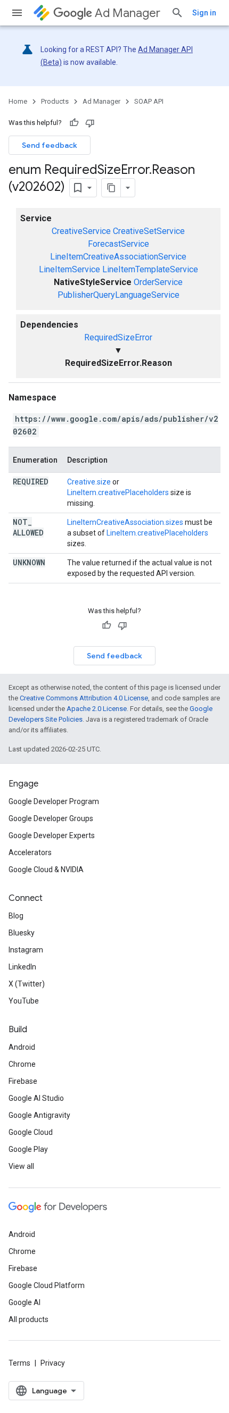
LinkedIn (22, 967)
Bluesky (22, 933)
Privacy (52, 1363)
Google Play (28, 1149)
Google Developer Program (54, 801)
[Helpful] (74, 123)
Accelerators (30, 852)
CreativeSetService (149, 231)
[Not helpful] (90, 123)
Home (18, 101)
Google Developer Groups (51, 818)
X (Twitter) (27, 984)
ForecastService (118, 244)
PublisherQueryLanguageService (118, 295)
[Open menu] (17, 13)
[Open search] (177, 12)
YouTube (24, 1001)
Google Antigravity (39, 1115)
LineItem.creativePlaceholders (118, 492)
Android (22, 1047)
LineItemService (69, 269)
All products (28, 1319)
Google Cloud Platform (47, 1285)
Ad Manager (127, 13)
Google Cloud (31, 1132)
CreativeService (81, 231)
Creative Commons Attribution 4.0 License (84, 698)
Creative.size (89, 482)
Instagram (26, 950)
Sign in (204, 13)
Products (55, 101)
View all (21, 1166)
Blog (16, 916)
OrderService (158, 282)
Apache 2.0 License (97, 709)
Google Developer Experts (52, 835)
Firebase (23, 1081)
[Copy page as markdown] (111, 188)
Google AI (24, 1302)
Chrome (22, 1064)
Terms (19, 1363)
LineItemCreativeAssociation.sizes (125, 522)
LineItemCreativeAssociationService (118, 257)
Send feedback (49, 145)
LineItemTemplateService (150, 269)
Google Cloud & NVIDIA (46, 869)
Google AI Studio (36, 1098)
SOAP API (148, 101)
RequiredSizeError (118, 337)
